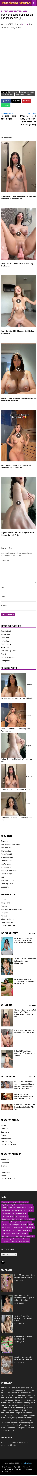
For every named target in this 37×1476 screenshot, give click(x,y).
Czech (3, 1176)
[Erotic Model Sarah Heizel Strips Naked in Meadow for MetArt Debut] (7, 979)
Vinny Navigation (8, 919)
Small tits (26, 1239)
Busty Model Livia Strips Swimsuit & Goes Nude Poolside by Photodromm (23, 940)
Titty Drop (30, 94)
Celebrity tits (6, 1219)
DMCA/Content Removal (24, 1469)
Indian (3, 1169)
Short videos (17, 1239)
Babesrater (5, 634)
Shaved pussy (6, 1239)
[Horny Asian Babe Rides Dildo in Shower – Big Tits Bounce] (7, 1031)
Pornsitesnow (6, 861)
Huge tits (23, 1224)
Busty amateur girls (8, 1213)
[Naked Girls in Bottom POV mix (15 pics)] (7, 1337)
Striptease (5, 1241)
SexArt (4, 1135)
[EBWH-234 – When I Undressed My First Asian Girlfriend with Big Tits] (7, 1094)
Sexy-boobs (16, 1233)
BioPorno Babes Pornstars (11, 909)
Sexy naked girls (29, 1236)
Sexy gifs (19, 1236)
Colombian (5, 1172)
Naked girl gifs (29, 1227)
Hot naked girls (14, 1224)
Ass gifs (14, 1202)
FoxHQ (3, 654)
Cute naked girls (17, 1219)
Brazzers (4, 841)
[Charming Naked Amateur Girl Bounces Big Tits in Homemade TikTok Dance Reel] (7, 1010)
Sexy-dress (19, 94)
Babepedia (5, 661)
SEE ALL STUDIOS (8, 1144)
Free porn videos (25, 1222)
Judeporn (5, 887)
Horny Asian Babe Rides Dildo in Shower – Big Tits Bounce (24, 1031)
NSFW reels (17, 1230)
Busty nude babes (27, 92)
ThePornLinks (6, 848)
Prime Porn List (7, 854)
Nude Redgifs (27, 1230)
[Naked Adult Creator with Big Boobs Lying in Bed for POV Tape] (7, 1105)
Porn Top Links (7, 884)
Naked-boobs (18, 1227)
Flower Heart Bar (8, 926)
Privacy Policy (28, 1467)
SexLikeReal (6, 631)
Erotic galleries (29, 1219)
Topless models (24, 1241)
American (5, 1159)
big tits (24, 24)
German (4, 1166)
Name (3, 587)
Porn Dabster (6, 874)
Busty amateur (28, 1210)
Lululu (3, 900)
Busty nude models (21, 1216)
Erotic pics (5, 1222)
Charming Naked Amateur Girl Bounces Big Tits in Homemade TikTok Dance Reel (25, 1013)
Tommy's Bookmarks (9, 871)
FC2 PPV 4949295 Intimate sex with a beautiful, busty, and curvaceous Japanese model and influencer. (24, 1085)
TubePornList (6, 867)
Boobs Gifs (11, 1207)
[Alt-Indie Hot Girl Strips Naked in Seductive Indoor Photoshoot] (7, 959)
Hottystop (5, 641)
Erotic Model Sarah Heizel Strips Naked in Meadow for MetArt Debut (24, 981)
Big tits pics (14, 1205)
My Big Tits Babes (8, 657)
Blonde (4, 1207)
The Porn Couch (7, 880)
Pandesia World (25, 1463)
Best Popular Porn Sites (10, 844)
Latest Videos (8, 1076)
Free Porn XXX (7, 638)
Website (4, 605)
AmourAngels (6, 1139)
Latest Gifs (6, 1005)
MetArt (4, 1125)
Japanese (5, 1163)
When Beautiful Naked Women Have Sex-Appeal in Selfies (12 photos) (24, 1298)
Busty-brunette (17, 1210)
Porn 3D (17, 1467)
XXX (2, 877)
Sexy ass (25, 1233)
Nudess (4, 906)
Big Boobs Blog (7, 644)
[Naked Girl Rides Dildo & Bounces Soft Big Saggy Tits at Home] (7, 1051)
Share (7, 101)
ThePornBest (6, 851)
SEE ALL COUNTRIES (9, 1178)
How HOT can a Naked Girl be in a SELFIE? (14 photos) (24, 1276)
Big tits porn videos (26, 1205)
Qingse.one (5, 903)
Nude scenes (6, 1233)
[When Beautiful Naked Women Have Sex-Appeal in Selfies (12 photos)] (7, 1296)
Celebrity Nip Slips (8, 651)
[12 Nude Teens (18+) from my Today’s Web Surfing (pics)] (7, 1316)
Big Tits (4, 11)
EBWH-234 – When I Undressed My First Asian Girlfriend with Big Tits (23, 1096)
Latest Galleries (9, 933)
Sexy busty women (8, 1236)
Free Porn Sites (7, 857)
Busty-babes (6, 1210)
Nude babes (12, 11)
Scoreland (5, 1132)
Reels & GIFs (22, 11)
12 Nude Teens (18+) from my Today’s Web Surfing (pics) (23, 1318)
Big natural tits (23, 1202)
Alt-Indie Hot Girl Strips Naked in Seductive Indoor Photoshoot (25, 961)
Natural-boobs (8, 94)
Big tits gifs (13, 92)
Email (3, 596)
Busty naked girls (21, 1213)
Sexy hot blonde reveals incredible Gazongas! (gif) (23, 1358)
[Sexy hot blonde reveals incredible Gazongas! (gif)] (7, 1357)
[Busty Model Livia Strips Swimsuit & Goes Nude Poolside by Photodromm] (7, 938)
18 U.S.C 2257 (7, 1469)
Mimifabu (4, 916)
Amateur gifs (6, 1202)
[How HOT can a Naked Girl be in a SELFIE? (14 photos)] (7, 1275)
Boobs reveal (21, 1207)
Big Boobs (5, 648)
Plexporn (4, 913)
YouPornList (6, 864)
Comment (5, 560)
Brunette (30, 1207)
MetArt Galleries (7, 1227)
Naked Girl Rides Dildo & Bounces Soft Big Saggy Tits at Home (24, 1053)
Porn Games (6, 1467)
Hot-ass (4, 1224)
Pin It (27, 101)
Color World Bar (7, 923)
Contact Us (6, 1472)
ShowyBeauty (6, 1142)
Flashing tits (14, 1222)
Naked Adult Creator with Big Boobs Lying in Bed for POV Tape (24, 1107)
